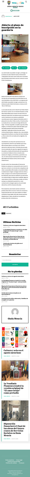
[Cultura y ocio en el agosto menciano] (15, 337)
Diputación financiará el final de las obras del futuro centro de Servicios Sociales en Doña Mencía (14, 237)
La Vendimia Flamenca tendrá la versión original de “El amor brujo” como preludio (15, 231)
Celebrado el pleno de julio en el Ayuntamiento (13, 244)
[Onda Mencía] (3, 16)
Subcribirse (15, 264)
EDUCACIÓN (6, 58)
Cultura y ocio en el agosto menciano (14, 225)
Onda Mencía (8, 16)
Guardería (8, 213)
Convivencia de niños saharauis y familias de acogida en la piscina (15, 299)
